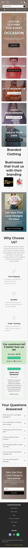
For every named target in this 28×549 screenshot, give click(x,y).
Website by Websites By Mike (14, 545)
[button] (3, 182)
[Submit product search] (24, 6)
